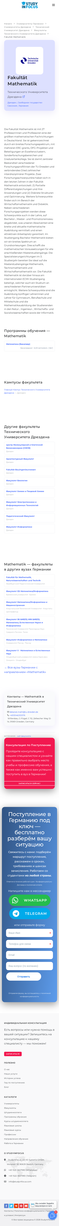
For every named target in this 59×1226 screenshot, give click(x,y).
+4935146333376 (17, 715)
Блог (6, 1087)
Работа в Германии (13, 1143)
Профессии (10, 1134)
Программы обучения (15, 1117)
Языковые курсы (12, 1130)
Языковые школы (13, 1125)
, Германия (23, 105)
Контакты (8, 1211)
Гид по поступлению (14, 1082)
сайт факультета (24, 736)
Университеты (11, 1103)
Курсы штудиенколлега (16, 1121)
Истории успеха (12, 1078)
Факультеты (10, 1108)
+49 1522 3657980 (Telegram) (22, 1176)
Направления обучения (16, 1139)
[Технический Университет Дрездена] (23, 96)
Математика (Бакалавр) (18, 344)
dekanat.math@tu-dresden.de (24, 712)
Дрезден (12, 102)
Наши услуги (10, 1074)
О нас (7, 1069)
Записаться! (13, 1054)
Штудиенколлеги (13, 1112)
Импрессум (20, 1215)
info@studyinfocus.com (20, 1181)
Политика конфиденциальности (29, 1211)
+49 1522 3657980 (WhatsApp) (22, 1170)
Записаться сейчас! (29, 783)
